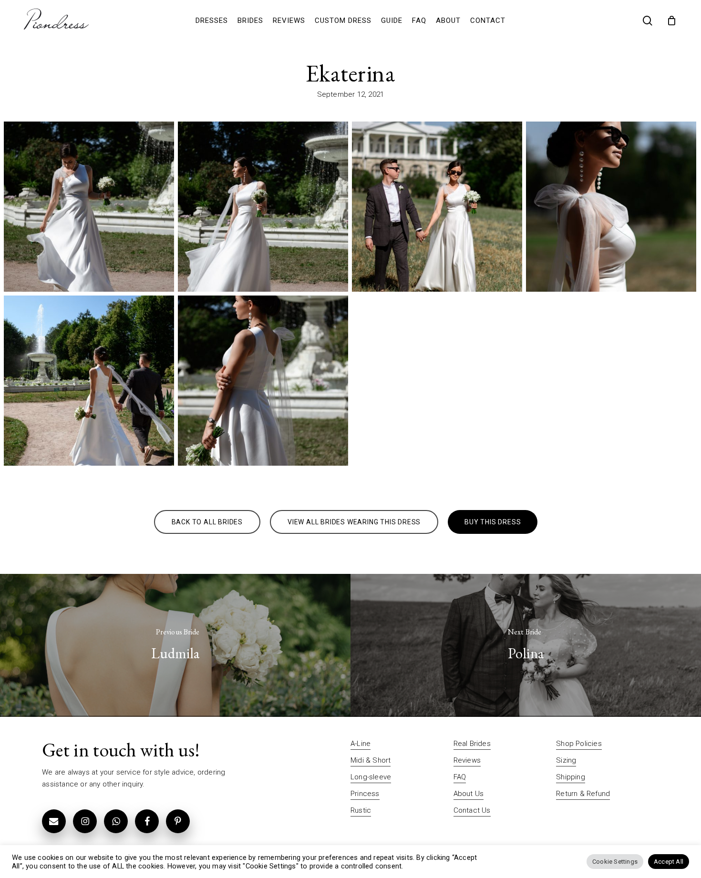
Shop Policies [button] (579, 743)
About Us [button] (469, 793)
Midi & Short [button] (370, 760)
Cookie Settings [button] (615, 861)
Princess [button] (365, 793)
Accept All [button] (668, 861)
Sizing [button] (566, 760)
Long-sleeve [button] (370, 777)
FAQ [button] (460, 777)
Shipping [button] (570, 777)
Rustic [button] (360, 810)
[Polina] (525, 645)
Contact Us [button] (472, 810)
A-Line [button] (360, 743)
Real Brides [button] (472, 743)
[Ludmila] (175, 645)
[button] (207, 522)
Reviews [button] (467, 760)
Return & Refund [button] (583, 793)
